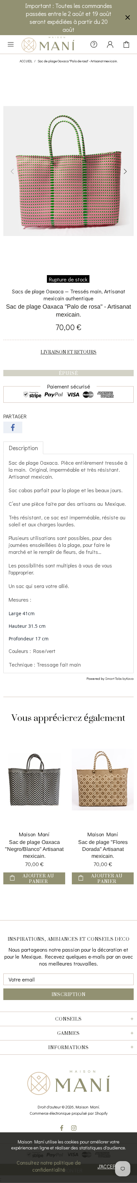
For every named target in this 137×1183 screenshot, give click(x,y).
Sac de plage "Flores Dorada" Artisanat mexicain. (103, 849)
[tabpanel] (68, 563)
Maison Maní (47, 44)
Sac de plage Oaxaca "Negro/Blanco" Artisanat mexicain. (34, 849)
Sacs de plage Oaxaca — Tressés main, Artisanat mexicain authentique (68, 295)
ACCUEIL (26, 61)
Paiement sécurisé (68, 386)
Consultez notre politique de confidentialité (49, 1166)
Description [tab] (23, 448)
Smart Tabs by (115, 678)
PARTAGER (15, 416)
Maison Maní (34, 834)
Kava (130, 678)
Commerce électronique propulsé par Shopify (68, 1113)
